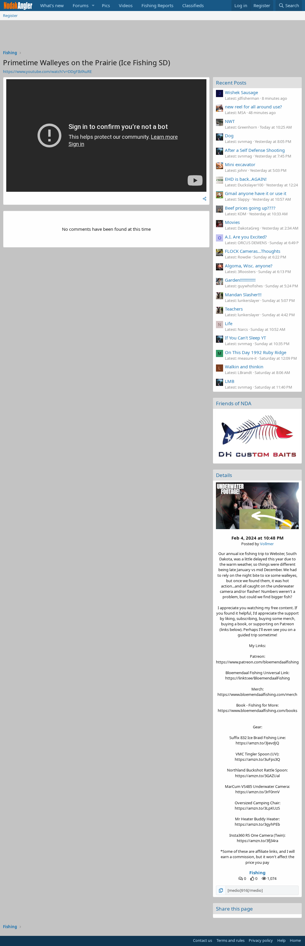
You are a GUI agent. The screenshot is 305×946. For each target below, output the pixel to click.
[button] (93, 5)
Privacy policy (261, 940)
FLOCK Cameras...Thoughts (252, 251)
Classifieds (193, 5)
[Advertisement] (152, 36)
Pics (106, 5)
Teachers (234, 309)
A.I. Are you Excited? (246, 237)
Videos (126, 5)
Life (228, 323)
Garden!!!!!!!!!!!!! (240, 280)
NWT (230, 121)
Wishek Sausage (241, 92)
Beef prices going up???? (250, 208)
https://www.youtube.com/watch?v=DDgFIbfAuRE (47, 71)
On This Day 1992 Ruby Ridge (255, 352)
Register (10, 15)
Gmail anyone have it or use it (255, 193)
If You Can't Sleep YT (245, 338)
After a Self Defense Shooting (255, 150)
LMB (229, 381)
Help (281, 940)
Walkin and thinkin (244, 367)
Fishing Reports (157, 5)
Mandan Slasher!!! (243, 294)
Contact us (202, 940)
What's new (52, 5)
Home (295, 940)
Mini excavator (240, 164)
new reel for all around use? (253, 107)
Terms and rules (231, 940)
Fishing (257, 872)
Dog (229, 135)
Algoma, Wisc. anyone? (249, 266)
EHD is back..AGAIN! (246, 179)
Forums (80, 5)
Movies (232, 222)
